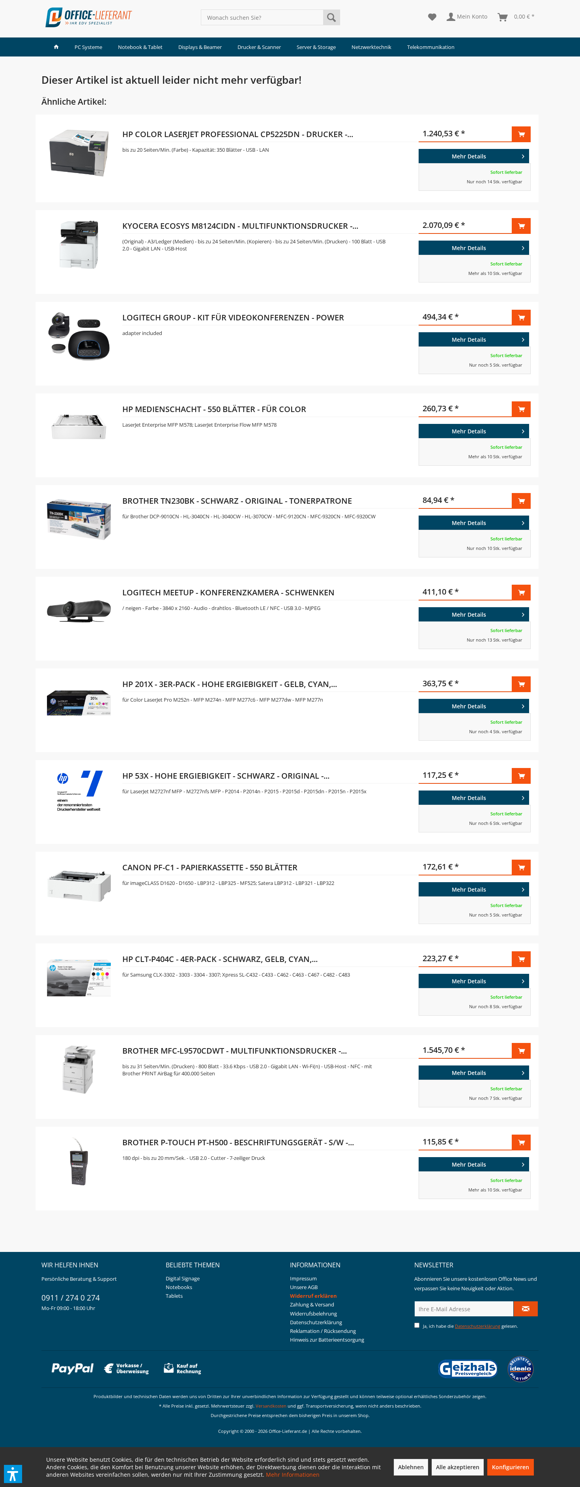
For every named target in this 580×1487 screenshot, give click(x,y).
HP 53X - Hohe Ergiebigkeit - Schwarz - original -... (225, 775)
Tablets (174, 1295)
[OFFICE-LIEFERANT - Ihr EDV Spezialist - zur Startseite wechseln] (88, 17)
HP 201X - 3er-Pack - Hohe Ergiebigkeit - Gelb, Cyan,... (229, 684)
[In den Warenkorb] (521, 134)
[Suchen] (331, 17)
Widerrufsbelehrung (313, 1313)
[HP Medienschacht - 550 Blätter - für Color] (78, 433)
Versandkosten (271, 1406)
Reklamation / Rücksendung (323, 1331)
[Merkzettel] (432, 17)
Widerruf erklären (313, 1295)
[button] (13, 1474)
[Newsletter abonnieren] (525, 1309)
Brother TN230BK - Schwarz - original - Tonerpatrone (237, 500)
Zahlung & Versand (312, 1304)
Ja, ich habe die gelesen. (470, 1326)
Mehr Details (469, 156)
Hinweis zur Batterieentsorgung (327, 1339)
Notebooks (179, 1287)
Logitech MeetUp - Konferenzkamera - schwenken (228, 592)
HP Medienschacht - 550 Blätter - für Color (214, 409)
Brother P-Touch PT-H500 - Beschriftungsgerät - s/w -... (238, 1142)
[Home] (56, 47)
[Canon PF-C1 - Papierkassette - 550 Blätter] (78, 892)
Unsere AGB (304, 1287)
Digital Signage (183, 1278)
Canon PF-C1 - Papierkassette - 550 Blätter (209, 867)
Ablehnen (411, 1467)
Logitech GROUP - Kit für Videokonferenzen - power (233, 317)
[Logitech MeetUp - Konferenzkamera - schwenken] (78, 617)
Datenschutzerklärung (316, 1322)
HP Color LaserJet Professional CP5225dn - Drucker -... (237, 134)
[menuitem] (270, 17)
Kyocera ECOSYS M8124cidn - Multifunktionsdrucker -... (240, 225)
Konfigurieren (510, 1467)
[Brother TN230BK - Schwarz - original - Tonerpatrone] (78, 525)
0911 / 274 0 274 (70, 1298)
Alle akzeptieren (457, 1467)
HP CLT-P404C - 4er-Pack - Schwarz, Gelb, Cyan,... (220, 959)
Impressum (303, 1278)
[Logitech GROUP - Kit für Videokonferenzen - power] (78, 342)
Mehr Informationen (293, 1474)
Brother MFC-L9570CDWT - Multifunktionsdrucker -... (234, 1050)
